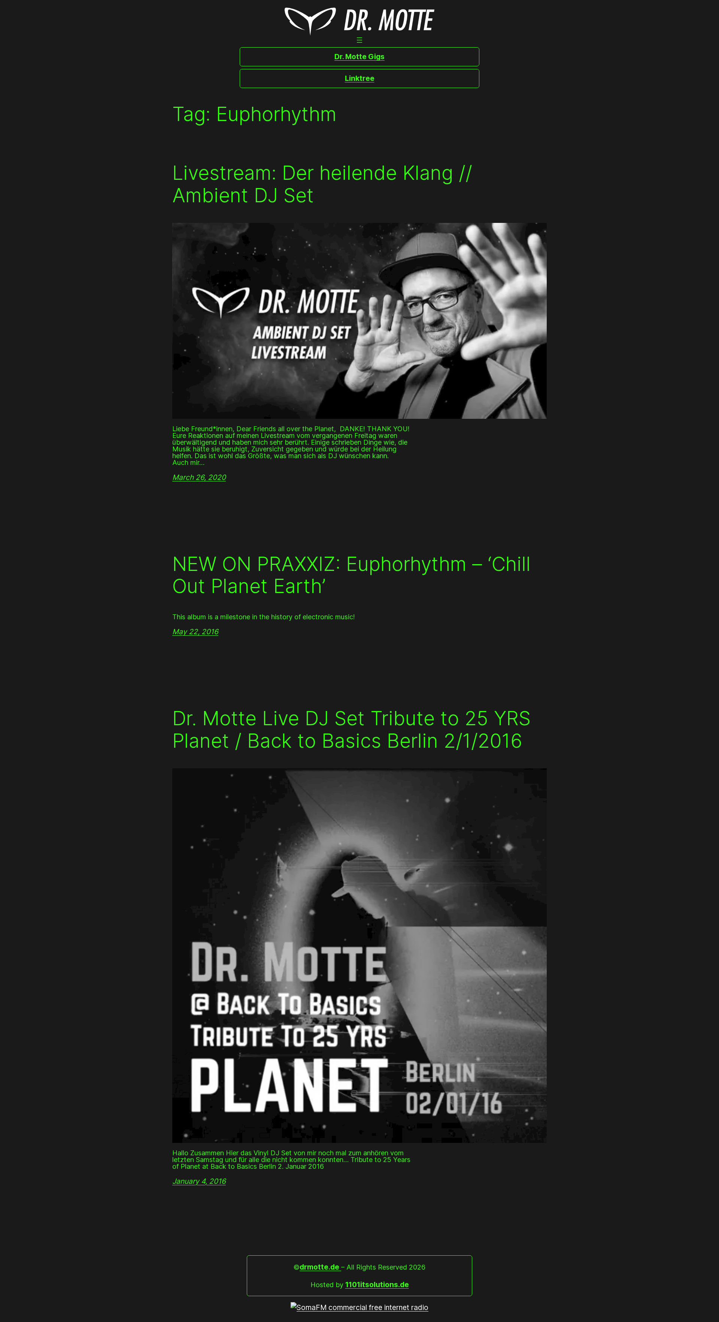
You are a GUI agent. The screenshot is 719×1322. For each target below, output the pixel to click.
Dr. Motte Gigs (359, 56)
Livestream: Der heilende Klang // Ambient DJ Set (322, 184)
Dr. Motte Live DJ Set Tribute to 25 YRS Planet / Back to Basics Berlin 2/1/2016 (351, 729)
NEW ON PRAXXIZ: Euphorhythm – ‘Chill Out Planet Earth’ (351, 575)
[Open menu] (359, 40)
